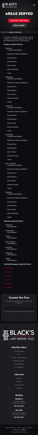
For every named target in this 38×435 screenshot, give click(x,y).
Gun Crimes (11, 65)
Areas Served (19, 385)
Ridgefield (9, 77)
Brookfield (9, 135)
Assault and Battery (14, 50)
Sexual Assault (12, 69)
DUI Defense (12, 62)
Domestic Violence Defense (17, 54)
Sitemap (24, 432)
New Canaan (10, 242)
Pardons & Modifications (19, 358)
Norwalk (9, 247)
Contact (19, 388)
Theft (9, 73)
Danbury (9, 48)
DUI (19, 354)
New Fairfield (10, 163)
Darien (8, 236)
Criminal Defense (19, 351)
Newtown (9, 106)
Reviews (19, 382)
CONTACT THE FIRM (19, 21)
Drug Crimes (12, 58)
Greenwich (10, 231)
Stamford (9, 225)
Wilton (8, 259)
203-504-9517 (19, 406)
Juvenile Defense (19, 364)
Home (3, 32)
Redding (9, 192)
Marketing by (17, 430)
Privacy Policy (15, 432)
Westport (9, 253)
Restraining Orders (19, 361)
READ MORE (19, 25)
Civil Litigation (19, 367)
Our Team (19, 378)
